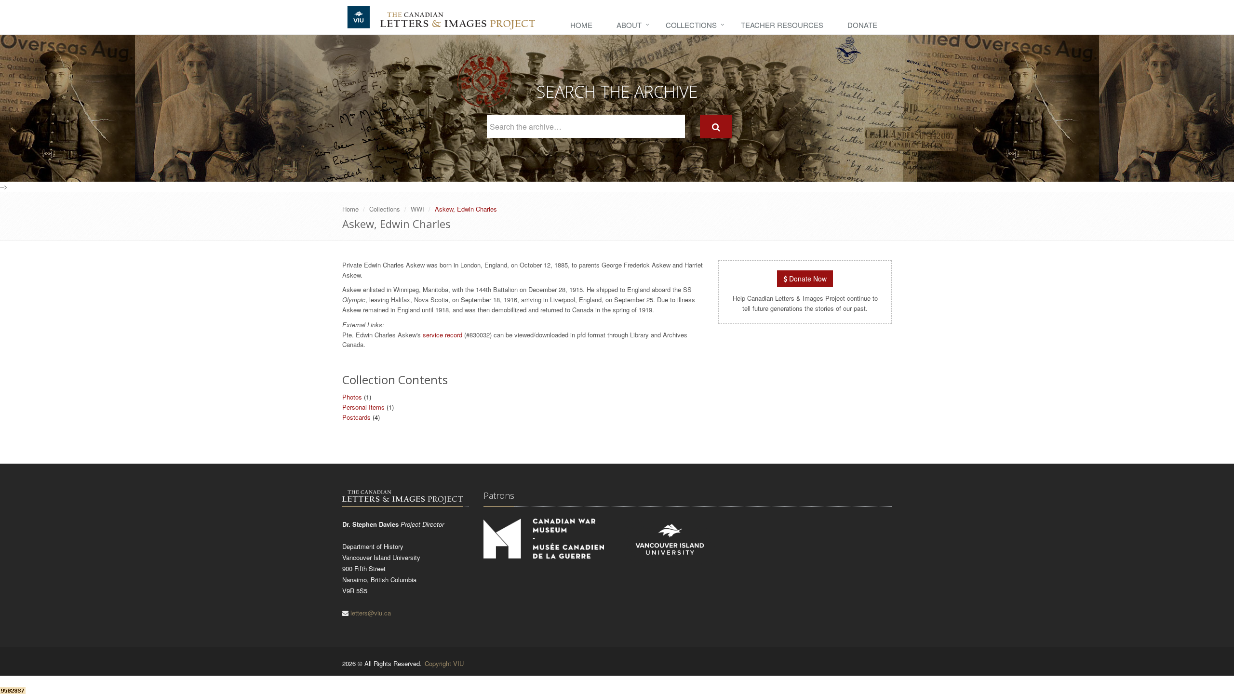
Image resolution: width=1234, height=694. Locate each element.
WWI (417, 209)
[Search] (716, 126)
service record (442, 334)
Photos (352, 396)
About (629, 25)
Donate (862, 25)
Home (581, 25)
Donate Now (807, 278)
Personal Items (363, 407)
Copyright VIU (444, 663)
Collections (691, 25)
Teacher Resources (782, 25)
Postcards (356, 417)
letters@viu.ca (370, 612)
